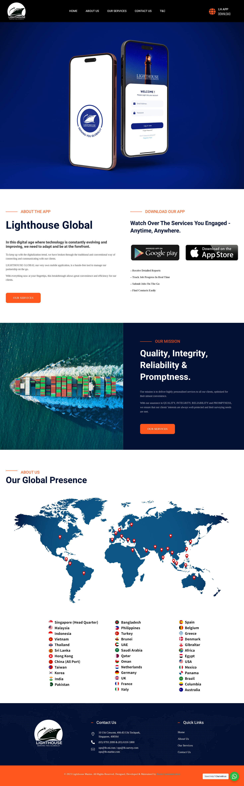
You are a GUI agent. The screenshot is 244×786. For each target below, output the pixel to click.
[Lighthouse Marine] (16, 10)
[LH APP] (212, 11)
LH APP (223, 9)
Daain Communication (168, 774)
